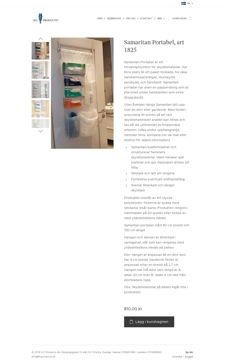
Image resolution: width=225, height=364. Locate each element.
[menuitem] (100, 18)
